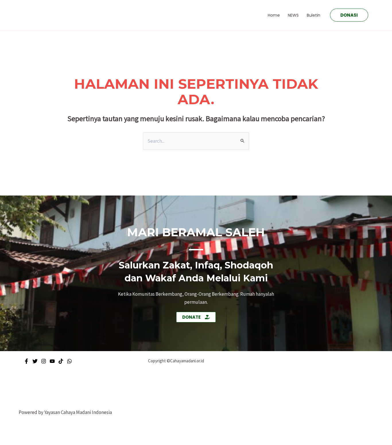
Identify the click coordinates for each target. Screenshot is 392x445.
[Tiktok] (60, 361)
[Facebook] (26, 361)
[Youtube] (52, 361)
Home (274, 15)
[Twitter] (35, 361)
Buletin (313, 15)
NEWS (293, 15)
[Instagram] (43, 361)
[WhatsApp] (69, 361)
